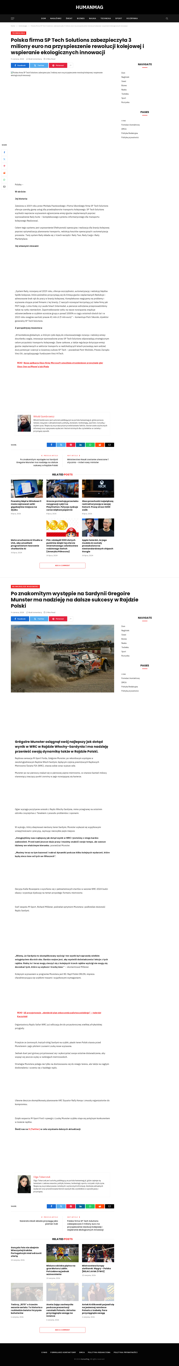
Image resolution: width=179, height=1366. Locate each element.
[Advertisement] (62, 163)
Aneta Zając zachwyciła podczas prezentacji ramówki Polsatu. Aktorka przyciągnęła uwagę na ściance (60, 1310)
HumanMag (85, 1359)
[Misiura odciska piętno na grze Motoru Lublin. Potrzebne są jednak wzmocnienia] (62, 1253)
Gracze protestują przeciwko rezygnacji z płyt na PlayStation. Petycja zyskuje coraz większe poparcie (62, 505)
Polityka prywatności (130, 137)
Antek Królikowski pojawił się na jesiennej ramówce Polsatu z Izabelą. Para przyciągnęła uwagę (98, 1309)
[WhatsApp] (4, 180)
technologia (18, 33)
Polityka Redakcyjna (129, 133)
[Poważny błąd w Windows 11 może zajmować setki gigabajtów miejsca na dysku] (27, 489)
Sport (118, 18)
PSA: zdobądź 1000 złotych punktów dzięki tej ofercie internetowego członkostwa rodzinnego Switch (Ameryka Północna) (62, 546)
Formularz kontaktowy (130, 125)
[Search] (166, 18)
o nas (123, 120)
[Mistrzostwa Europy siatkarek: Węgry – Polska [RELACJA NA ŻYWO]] (98, 1253)
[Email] (4, 187)
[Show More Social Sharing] (70, 65)
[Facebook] (4, 152)
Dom (43, 18)
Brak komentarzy (35, 59)
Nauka (92, 18)
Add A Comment (62, 565)
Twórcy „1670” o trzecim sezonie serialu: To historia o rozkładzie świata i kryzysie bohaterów (26, 1309)
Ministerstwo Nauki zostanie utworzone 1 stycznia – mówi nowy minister (88, 461)
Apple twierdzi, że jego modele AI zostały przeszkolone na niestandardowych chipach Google (97, 546)
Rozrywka (132, 18)
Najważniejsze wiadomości (25, 586)
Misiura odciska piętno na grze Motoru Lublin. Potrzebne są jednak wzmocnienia (60, 1270)
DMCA (123, 129)
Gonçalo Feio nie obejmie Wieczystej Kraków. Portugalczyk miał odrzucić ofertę (26, 1252)
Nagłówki (55, 18)
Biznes (81, 18)
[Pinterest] (4, 166)
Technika (106, 18)
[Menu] (12, 18)
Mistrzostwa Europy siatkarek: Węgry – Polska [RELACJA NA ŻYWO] (96, 1268)
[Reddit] (4, 173)
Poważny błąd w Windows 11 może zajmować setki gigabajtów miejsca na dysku (26, 505)
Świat (69, 18)
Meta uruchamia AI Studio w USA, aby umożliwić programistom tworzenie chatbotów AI (26, 544)
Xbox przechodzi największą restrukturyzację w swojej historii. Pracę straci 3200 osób (97, 505)
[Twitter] (4, 159)
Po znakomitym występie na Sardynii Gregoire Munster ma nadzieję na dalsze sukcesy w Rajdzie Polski (37, 462)
